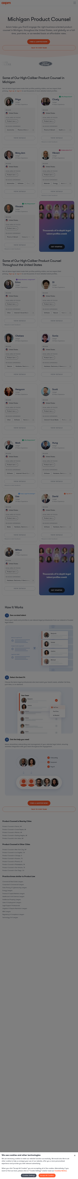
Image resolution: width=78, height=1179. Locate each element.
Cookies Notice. (61, 1171)
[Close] (75, 1155)
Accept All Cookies (47, 1175)
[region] (39, 1165)
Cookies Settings (29, 1175)
